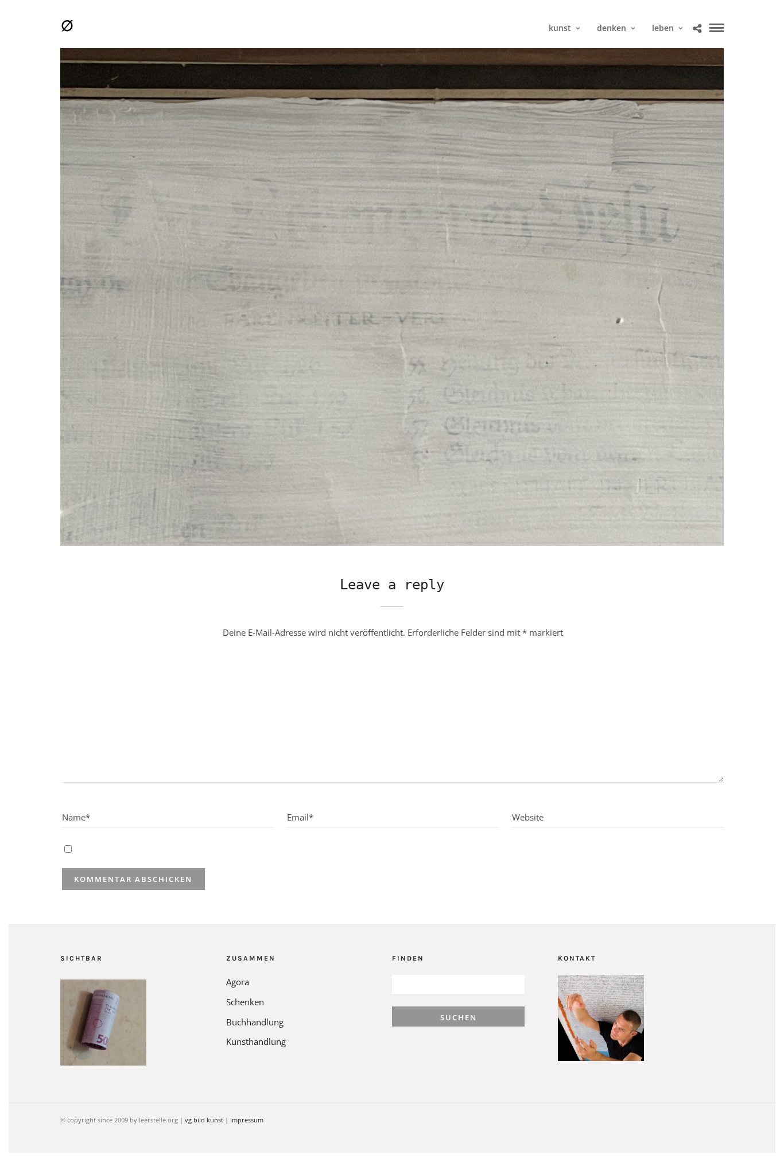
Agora (237, 982)
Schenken (245, 1002)
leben (663, 27)
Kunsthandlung (256, 1041)
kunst (560, 27)
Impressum (246, 1119)
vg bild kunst (204, 1119)
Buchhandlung (255, 1022)
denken (611, 27)
